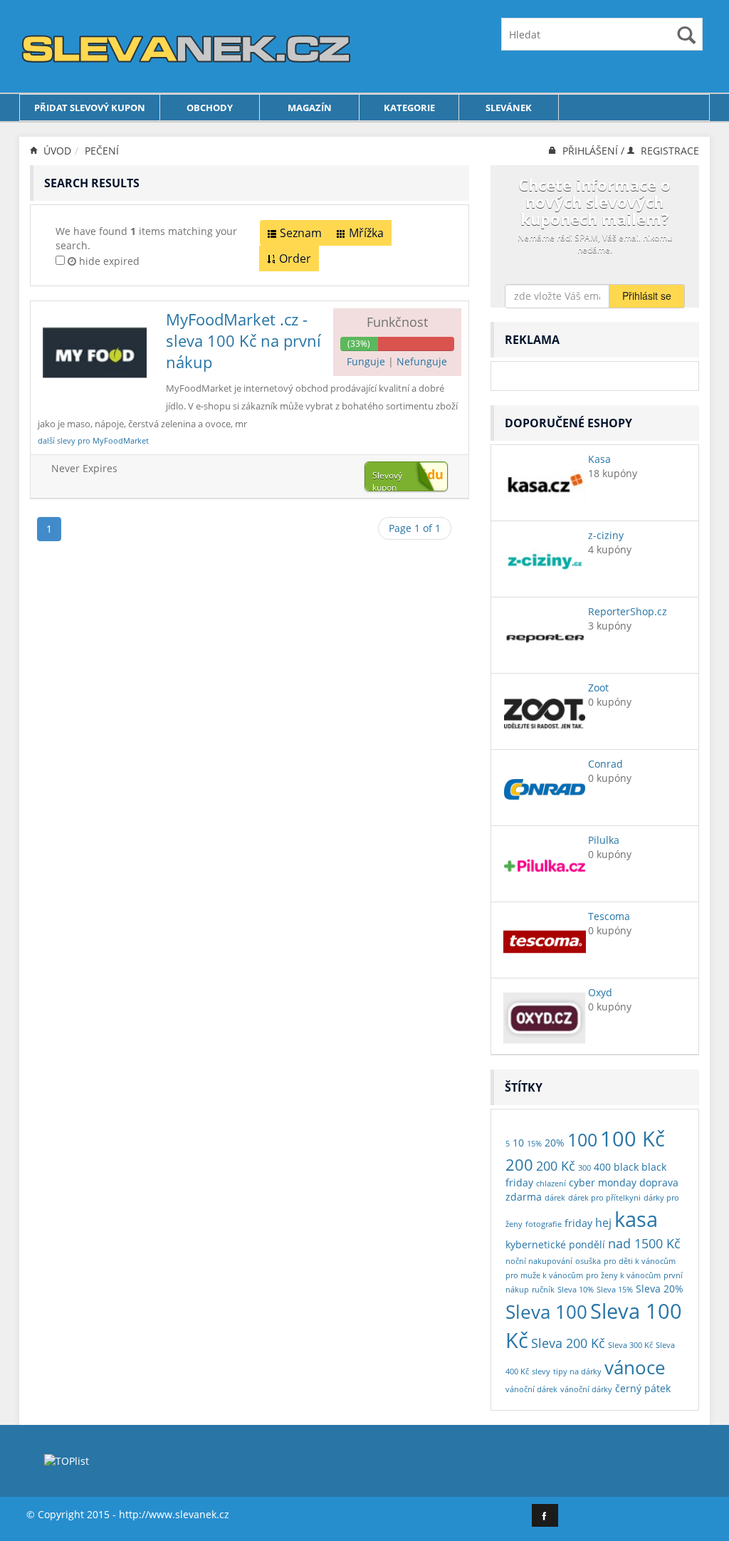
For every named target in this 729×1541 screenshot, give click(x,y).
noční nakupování (538, 1261)
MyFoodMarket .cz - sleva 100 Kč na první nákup (243, 340)
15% (534, 1144)
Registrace (668, 150)
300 (584, 1168)
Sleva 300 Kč (630, 1345)
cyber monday (602, 1182)
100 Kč (632, 1138)
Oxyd (600, 992)
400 (602, 1167)
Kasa (599, 459)
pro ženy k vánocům (623, 1275)
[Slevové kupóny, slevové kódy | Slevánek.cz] (186, 45)
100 (582, 1139)
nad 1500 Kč (644, 1243)
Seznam (301, 233)
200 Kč (555, 1165)
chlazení (551, 1184)
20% (555, 1142)
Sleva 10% (575, 1290)
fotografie (543, 1224)
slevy (541, 1372)
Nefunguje (422, 361)
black (626, 1167)
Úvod (56, 150)
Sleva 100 (546, 1312)
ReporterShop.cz (627, 611)
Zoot (598, 687)
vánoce (635, 1367)
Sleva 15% (615, 1290)
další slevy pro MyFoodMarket (93, 440)
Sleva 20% (659, 1288)
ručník (543, 1290)
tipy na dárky (577, 1372)
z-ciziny (606, 535)
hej (603, 1222)
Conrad (605, 763)
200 (519, 1164)
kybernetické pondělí (555, 1244)
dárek (555, 1198)
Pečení (102, 150)
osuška (588, 1261)
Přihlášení (590, 150)
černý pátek (643, 1388)
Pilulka (603, 840)
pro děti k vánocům (640, 1261)
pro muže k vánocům (544, 1275)
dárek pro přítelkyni (604, 1198)
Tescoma (609, 916)
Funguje (367, 361)
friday (578, 1223)
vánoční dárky (586, 1389)
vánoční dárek (531, 1389)
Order (295, 258)
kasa (636, 1219)
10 (518, 1142)
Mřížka (366, 233)
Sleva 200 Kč (568, 1343)
